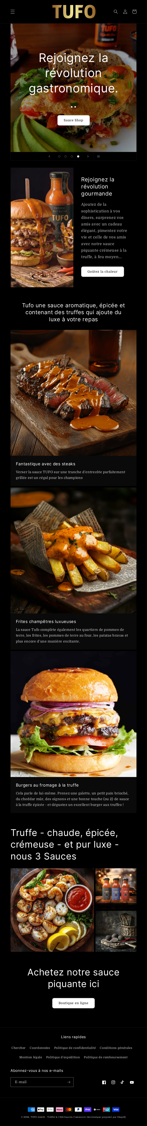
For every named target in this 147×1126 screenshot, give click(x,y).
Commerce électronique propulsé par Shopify (100, 1117)
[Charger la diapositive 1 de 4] (59, 156)
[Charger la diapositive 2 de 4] (65, 156)
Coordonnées (40, 1048)
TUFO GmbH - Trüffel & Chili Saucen (52, 1117)
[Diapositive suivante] (88, 156)
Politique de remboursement (105, 1057)
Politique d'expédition (63, 1057)
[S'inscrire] (68, 1082)
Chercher (18, 1048)
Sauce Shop (73, 120)
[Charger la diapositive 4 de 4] (78, 156)
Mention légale (30, 1057)
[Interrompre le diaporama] (97, 156)
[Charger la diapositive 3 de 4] (72, 156)
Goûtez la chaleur (102, 271)
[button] (12, 11)
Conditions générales (116, 1048)
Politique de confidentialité (75, 1048)
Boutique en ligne (74, 1003)
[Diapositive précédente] (49, 156)
